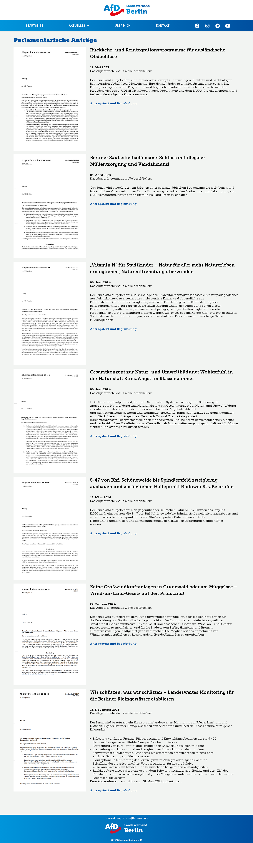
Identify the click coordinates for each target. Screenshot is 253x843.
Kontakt (163, 26)
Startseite (34, 26)
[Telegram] (217, 25)
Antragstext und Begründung (113, 103)
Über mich (122, 26)
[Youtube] (227, 25)
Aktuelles (77, 26)
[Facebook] (197, 25)
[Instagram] (207, 25)
